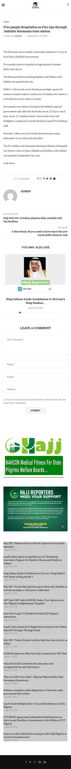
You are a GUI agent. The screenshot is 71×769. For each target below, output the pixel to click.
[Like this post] (40, 178)
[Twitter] (30, 762)
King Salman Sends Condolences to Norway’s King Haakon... (35, 301)
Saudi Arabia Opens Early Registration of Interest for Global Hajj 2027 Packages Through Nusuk (34, 628)
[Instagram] (35, 762)
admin (18, 35)
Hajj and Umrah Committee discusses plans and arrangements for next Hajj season (28, 665)
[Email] (44, 762)
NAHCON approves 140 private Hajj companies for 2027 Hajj (35, 653)
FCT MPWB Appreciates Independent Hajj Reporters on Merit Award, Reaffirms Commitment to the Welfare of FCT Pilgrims (34, 720)
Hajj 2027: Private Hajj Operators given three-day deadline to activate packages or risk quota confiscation (35, 588)
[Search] (68, 5)
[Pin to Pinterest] (51, 178)
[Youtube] (39, 762)
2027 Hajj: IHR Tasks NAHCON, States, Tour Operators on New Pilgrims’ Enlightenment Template (33, 601)
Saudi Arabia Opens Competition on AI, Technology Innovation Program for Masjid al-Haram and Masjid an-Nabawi (33, 560)
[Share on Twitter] (47, 178)
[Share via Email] (54, 178)
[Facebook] (26, 762)
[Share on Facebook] (44, 178)
